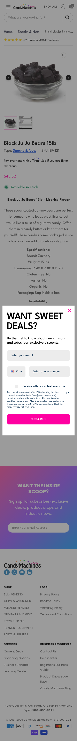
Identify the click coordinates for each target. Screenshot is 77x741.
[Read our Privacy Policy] (67, 392)
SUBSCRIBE (38, 419)
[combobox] (16, 371)
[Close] (70, 310)
